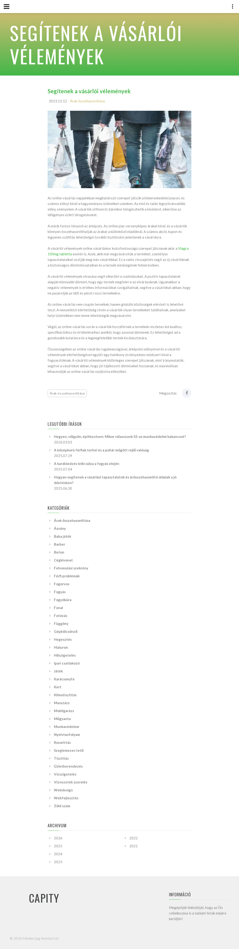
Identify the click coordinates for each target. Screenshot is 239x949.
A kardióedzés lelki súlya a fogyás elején (86, 463)
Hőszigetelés (65, 655)
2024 (58, 854)
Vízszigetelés (65, 774)
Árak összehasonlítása (87, 101)
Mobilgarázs (64, 711)
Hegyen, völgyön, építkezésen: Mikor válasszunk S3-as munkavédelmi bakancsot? (120, 436)
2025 (58, 846)
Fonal (58, 608)
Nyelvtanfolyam (67, 734)
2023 (58, 862)
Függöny (61, 623)
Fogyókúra (62, 600)
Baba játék (62, 536)
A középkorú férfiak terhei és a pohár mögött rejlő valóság (101, 450)
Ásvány (60, 528)
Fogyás (60, 592)
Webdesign (63, 790)
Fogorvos (61, 584)
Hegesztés (63, 639)
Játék (58, 671)
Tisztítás (61, 758)
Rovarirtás (62, 742)
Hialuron (61, 647)
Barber (59, 544)
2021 (133, 846)
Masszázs (62, 703)
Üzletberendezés (68, 766)
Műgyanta (62, 719)
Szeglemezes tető (69, 750)
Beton (59, 552)
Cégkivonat (63, 560)
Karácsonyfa (64, 679)
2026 (58, 838)
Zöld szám (62, 806)
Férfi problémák (67, 576)
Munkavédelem (66, 726)
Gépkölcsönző (65, 631)
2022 (133, 838)
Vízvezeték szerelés (70, 782)
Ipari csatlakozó (67, 663)
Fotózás (60, 615)
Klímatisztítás (65, 695)
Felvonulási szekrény (71, 568)
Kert (57, 687)
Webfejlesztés (66, 798)
